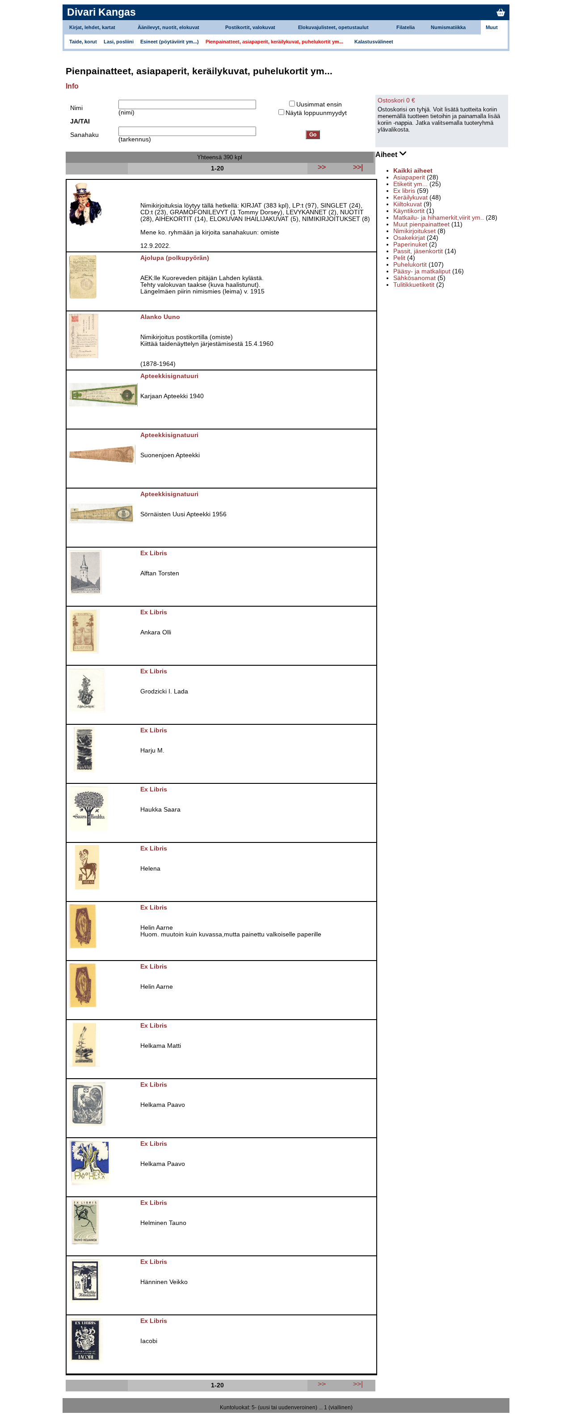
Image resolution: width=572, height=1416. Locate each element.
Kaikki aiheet (413, 170)
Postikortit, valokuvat (250, 27)
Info (72, 86)
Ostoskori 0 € (396, 100)
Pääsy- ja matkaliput (421, 271)
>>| (358, 1384)
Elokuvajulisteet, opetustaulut (333, 27)
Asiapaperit (409, 177)
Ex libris (404, 190)
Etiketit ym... (410, 184)
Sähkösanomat (414, 278)
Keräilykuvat (410, 197)
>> (322, 1384)
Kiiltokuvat (407, 204)
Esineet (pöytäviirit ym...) (169, 41)
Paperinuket (410, 244)
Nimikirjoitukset (414, 231)
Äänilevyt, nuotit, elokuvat (168, 27)
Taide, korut (83, 41)
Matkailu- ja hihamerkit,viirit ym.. (438, 217)
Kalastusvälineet (373, 41)
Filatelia (405, 27)
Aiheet (387, 154)
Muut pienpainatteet (421, 224)
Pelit (399, 258)
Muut (492, 27)
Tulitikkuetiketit (413, 284)
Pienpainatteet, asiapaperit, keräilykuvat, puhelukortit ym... (274, 41)
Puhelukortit (410, 264)
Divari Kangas (101, 12)
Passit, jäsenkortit (418, 251)
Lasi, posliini (119, 41)
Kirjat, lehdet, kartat (92, 27)
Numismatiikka (448, 27)
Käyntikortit (409, 211)
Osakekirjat (409, 237)
